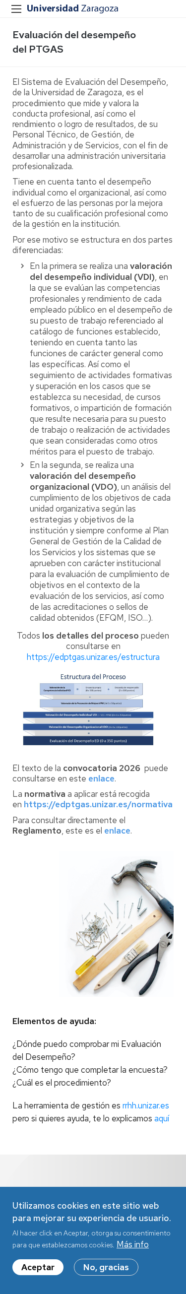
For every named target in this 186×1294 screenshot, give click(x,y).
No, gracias (106, 1267)
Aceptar (38, 1267)
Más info (133, 1244)
